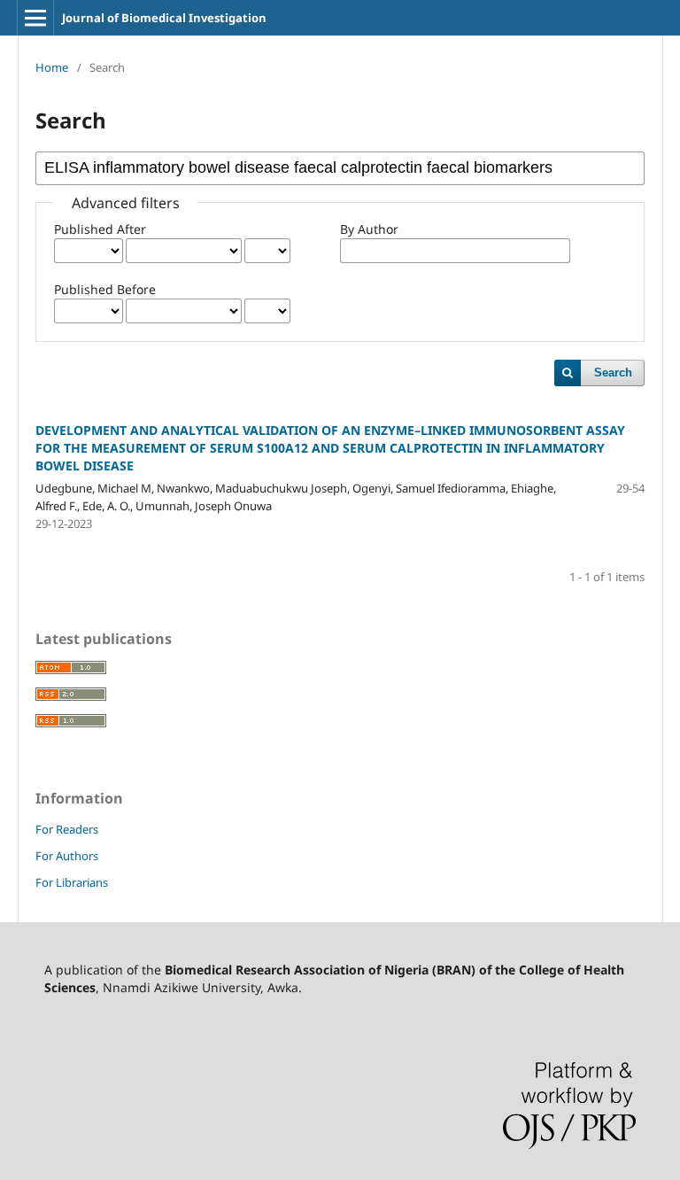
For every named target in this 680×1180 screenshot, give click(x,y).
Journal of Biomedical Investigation (164, 18)
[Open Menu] (35, 17)
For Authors (66, 856)
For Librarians (71, 882)
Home (51, 67)
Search (613, 372)
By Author (369, 229)
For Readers (66, 829)
